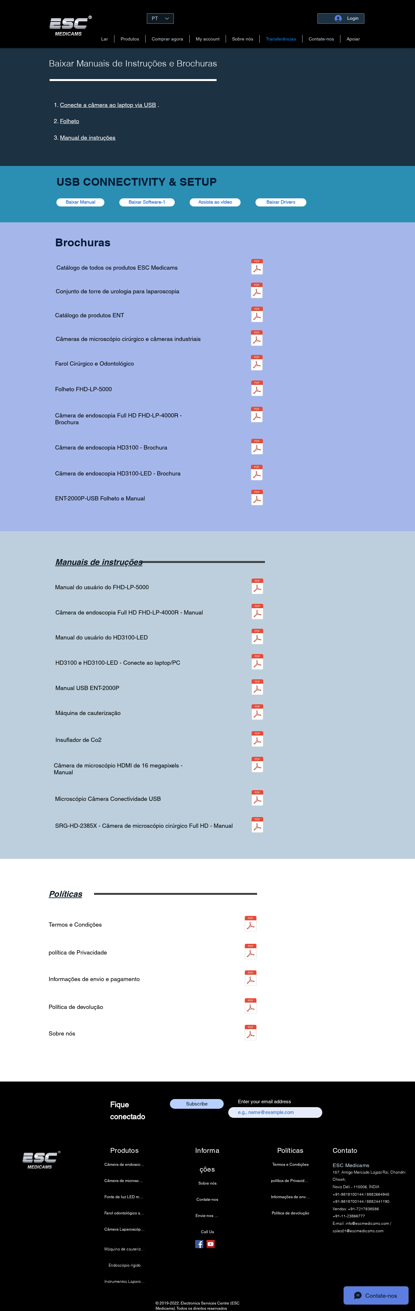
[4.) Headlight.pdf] (256, 363)
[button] (129, 39)
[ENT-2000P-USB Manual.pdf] (257, 688)
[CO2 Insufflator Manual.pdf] (257, 740)
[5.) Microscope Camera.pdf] (256, 339)
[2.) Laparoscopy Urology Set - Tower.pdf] (256, 291)
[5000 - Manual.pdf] (257, 587)
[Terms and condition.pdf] (250, 924)
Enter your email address (264, 1101)
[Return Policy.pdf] (250, 1007)
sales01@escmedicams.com (358, 1230)
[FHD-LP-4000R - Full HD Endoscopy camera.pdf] (256, 415)
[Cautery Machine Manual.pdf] (257, 713)
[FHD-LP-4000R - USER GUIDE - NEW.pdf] (257, 612)
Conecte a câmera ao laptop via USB (108, 104)
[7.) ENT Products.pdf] (257, 315)
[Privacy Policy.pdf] (250, 952)
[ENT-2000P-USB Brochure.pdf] (257, 498)
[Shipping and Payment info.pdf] (250, 979)
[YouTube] (211, 1244)
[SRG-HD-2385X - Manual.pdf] (257, 825)
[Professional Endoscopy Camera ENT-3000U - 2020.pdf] (257, 447)
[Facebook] (199, 1244)
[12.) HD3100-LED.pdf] (256, 473)
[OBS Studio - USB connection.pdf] (257, 662)
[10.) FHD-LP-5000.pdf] (257, 389)
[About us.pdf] (250, 1033)
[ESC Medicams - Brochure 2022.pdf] (257, 267)
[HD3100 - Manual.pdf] (257, 637)
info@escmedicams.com (367, 1223)
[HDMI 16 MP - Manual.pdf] (257, 765)
